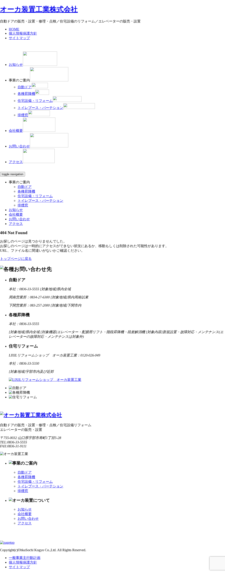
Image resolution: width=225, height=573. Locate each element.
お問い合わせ (19, 219)
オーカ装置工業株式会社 (39, 9)
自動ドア (25, 187)
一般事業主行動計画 (24, 558)
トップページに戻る (16, 259)
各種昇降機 (26, 191)
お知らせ (16, 210)
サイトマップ (19, 567)
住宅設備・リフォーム (35, 196)
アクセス (16, 224)
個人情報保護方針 (23, 562)
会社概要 (16, 214)
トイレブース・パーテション (40, 200)
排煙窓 (23, 205)
